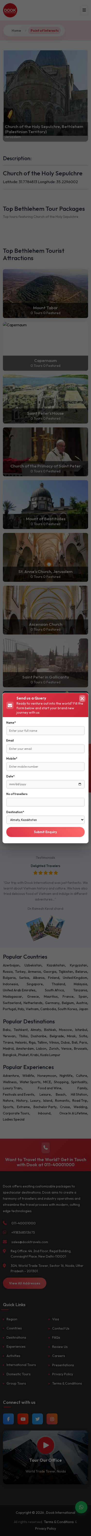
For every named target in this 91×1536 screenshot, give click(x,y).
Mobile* (11, 758)
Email (10, 740)
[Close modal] (82, 698)
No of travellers (16, 794)
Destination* (15, 812)
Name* (11, 722)
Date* (10, 776)
